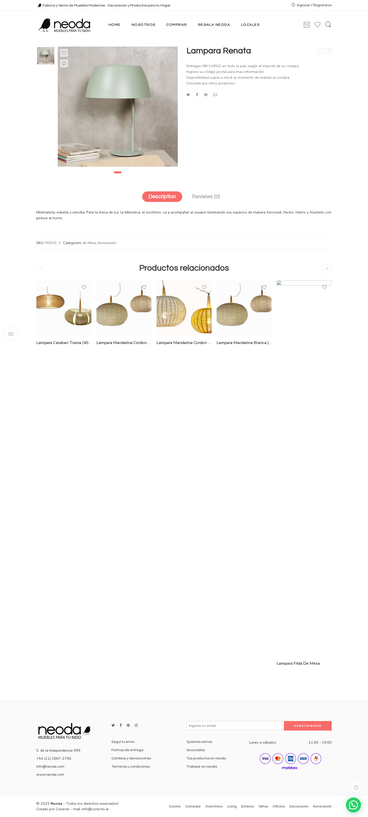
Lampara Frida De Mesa (298, 663)
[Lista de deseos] (64, 53)
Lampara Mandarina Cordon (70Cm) (184, 342)
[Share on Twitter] (188, 94)
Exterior (247, 806)
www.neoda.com (50, 774)
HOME (115, 25)
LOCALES (250, 25)
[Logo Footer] (66, 730)
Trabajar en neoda (202, 766)
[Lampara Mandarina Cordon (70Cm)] (184, 307)
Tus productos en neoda (206, 758)
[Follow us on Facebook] (121, 725)
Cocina (174, 806)
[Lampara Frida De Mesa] (304, 468)
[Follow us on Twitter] (113, 725)
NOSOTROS (143, 25)
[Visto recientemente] (356, 787)
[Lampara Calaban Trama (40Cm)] (63, 307)
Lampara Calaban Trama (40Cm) (63, 342)
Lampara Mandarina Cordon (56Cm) (123, 342)
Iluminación (107, 242)
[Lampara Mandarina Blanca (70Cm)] (244, 307)
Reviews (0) (206, 196)
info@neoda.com (50, 766)
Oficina (279, 806)
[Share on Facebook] (197, 94)
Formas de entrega (127, 750)
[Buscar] (328, 24)
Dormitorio (214, 806)
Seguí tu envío (122, 742)
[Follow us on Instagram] (136, 725)
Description (162, 196)
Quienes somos (199, 742)
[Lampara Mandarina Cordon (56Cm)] (123, 307)
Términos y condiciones (130, 766)
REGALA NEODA (214, 25)
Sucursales (196, 750)
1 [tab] (117, 172)
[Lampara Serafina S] (320, 51)
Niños (263, 806)
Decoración (298, 806)
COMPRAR (176, 25)
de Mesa (89, 242)
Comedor (193, 806)
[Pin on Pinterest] (205, 94)
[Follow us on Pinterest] (128, 725)
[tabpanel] (117, 107)
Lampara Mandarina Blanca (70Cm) (244, 342)
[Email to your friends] (215, 94)
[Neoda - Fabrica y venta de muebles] (64, 25)
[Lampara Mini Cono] (329, 51)
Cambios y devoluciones (131, 758)
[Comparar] (64, 63)
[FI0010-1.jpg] (46, 56)
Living (232, 806)
